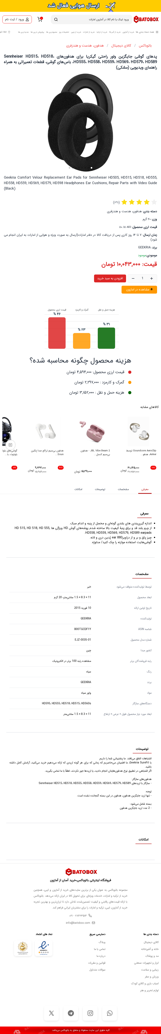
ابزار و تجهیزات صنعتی (146, 963)
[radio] (124, 202)
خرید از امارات (89, 32)
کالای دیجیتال (121, 45)
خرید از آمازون (128, 32)
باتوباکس (145, 45)
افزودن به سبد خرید (110, 278)
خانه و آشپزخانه (150, 949)
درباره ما (101, 956)
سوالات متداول (97, 970)
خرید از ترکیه (102, 32)
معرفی (144, 489)
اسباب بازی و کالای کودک (145, 984)
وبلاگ (102, 942)
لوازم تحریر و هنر (149, 990)
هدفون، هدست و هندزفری (85, 45)
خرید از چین (76, 32)
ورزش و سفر (152, 977)
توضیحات (100, 489)
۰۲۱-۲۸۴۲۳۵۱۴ (78, 916)
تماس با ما (99, 949)
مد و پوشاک (152, 956)
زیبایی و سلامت (150, 970)
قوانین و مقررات (96, 963)
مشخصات (123, 489)
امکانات (78, 489)
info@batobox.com (78, 923)
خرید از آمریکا (115, 32)
